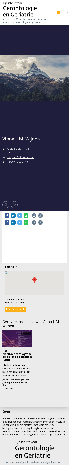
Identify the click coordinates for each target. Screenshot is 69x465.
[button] (34, 280)
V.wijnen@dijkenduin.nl (20, 157)
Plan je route (13, 309)
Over (6, 411)
